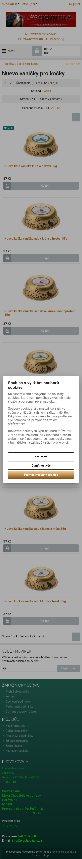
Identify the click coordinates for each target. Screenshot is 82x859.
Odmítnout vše (41, 465)
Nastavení (41, 456)
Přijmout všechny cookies (41, 474)
